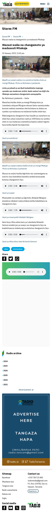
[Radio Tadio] (39, 504)
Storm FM (17, 36)
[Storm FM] (7, 4)
